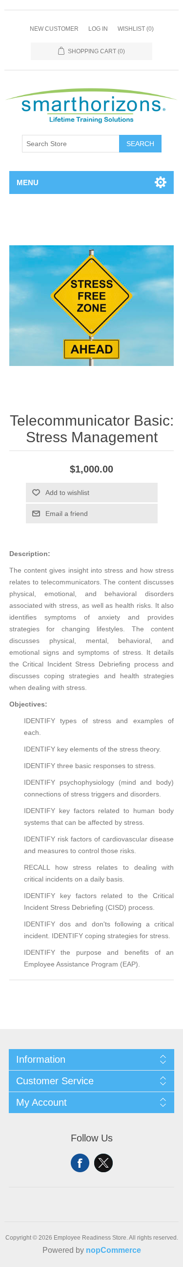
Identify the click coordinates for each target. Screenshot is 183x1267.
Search (140, 144)
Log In (98, 28)
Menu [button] (28, 182)
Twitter (103, 1163)
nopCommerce (113, 1250)
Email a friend (66, 513)
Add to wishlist (67, 492)
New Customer (54, 28)
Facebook (80, 1163)
